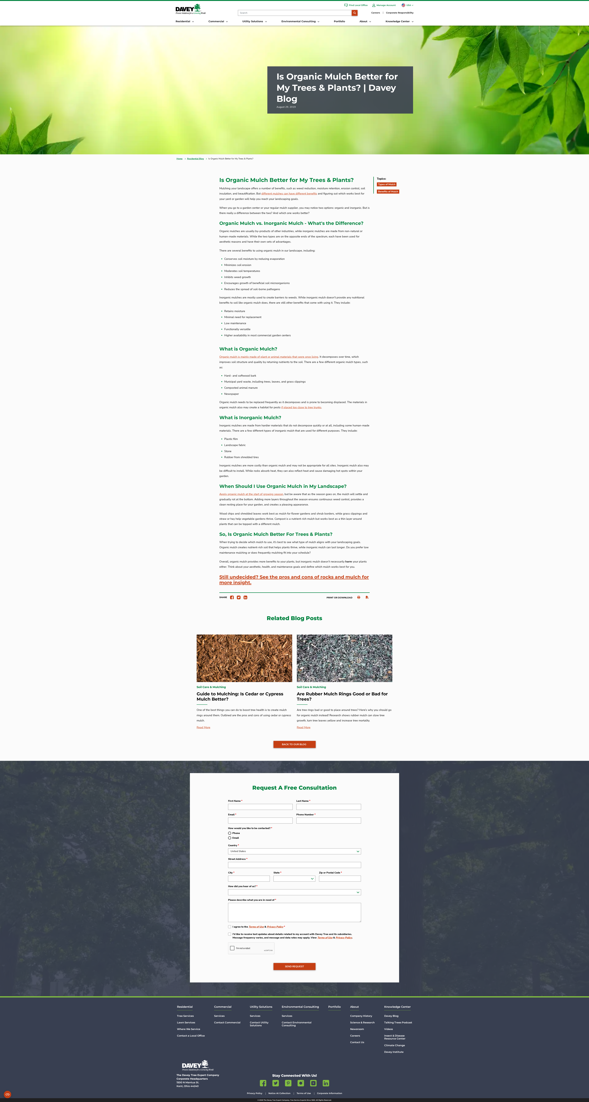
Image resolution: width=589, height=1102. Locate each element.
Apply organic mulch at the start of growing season (251, 494)
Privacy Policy (275, 927)
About (354, 1007)
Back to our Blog (294, 744)
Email (232, 814)
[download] (366, 597)
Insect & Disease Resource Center (394, 1037)
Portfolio (339, 21)
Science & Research (362, 1022)
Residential (185, 1007)
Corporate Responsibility (400, 12)
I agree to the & (259, 927)
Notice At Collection (279, 1093)
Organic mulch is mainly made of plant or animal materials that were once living (268, 357)
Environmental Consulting (300, 1007)
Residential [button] (183, 21)
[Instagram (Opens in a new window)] (301, 1083)
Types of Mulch (386, 184)
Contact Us (357, 1042)
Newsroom (357, 1029)
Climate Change (394, 1045)
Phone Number (306, 814)
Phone (236, 833)
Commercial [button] (216, 21)
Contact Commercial (227, 1022)
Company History (361, 1015)
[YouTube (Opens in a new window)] (313, 1083)
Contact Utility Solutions (259, 1024)
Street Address (237, 859)
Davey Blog (391, 1015)
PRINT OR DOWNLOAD (339, 597)
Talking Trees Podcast (398, 1022)
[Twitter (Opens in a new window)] (275, 1083)
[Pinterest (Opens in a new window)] (288, 1083)
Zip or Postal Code (330, 872)
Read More (203, 727)
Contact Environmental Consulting (297, 1024)
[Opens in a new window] (231, 597)
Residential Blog (195, 158)
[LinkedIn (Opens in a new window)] (326, 1083)
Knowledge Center (397, 1007)
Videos (388, 1029)
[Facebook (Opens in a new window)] (263, 1083)
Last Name (303, 801)
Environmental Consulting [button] (298, 21)
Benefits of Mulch (388, 191)
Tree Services (185, 1015)
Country (233, 845)
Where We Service (188, 1029)
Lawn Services (186, 1022)
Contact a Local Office (191, 1035)
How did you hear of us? (242, 886)
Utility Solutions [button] (253, 21)
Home (180, 158)
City (231, 872)
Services (219, 1015)
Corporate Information (329, 1093)
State (277, 872)
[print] (357, 597)
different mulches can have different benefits (289, 193)
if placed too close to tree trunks (301, 407)
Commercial (222, 1007)
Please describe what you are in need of (252, 900)
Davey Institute (394, 1052)
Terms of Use (256, 927)
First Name (235, 801)
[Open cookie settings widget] (7, 1094)
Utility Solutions (261, 1007)
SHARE (223, 597)
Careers (375, 12)
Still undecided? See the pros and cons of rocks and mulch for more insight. (294, 579)
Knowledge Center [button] (398, 21)
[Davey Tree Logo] (198, 1065)
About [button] (364, 21)
